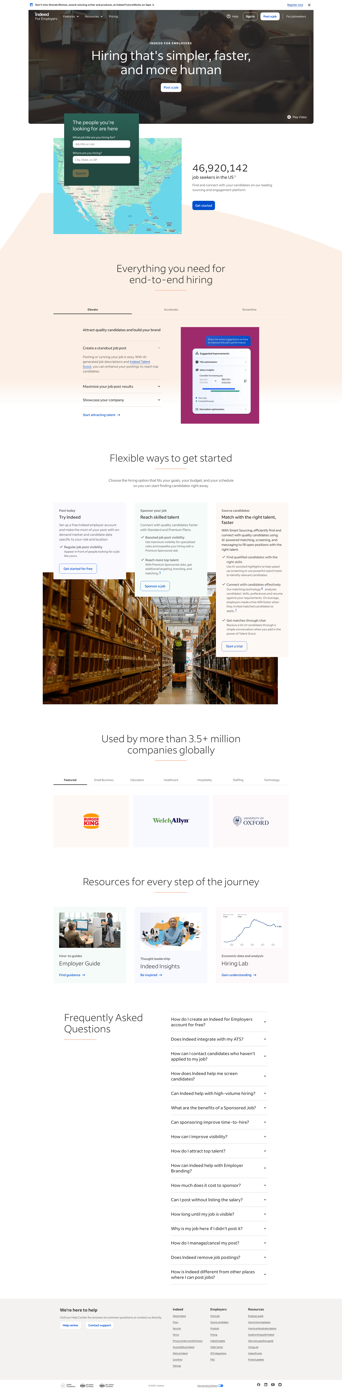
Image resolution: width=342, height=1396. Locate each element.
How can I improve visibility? (199, 1136)
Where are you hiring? (87, 153)
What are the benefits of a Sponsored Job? (213, 1107)
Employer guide (255, 1316)
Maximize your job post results (108, 386)
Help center (70, 1325)
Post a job (171, 87)
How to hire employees (259, 1322)
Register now (295, 4)
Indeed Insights (217, 1340)
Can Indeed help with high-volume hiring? (213, 1093)
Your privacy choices (207, 1385)
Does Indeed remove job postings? (205, 1257)
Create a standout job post (104, 348)
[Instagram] (280, 1385)
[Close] (309, 5)
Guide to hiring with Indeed (261, 1334)
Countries (177, 1359)
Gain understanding (237, 975)
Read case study (168, 840)
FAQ (212, 1359)
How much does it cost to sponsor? (206, 1185)
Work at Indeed (180, 1353)
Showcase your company (103, 400)
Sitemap (177, 1365)
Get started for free (78, 568)
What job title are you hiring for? (94, 137)
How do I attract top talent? (198, 1151)
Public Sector (216, 1347)
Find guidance (69, 975)
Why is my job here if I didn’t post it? (206, 1228)
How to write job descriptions (262, 1328)
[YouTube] (273, 1385)
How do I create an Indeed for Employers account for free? (211, 1021)
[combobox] (101, 144)
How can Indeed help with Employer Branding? (207, 1168)
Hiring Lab (253, 1347)
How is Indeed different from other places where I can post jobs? (213, 1274)
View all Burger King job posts (88, 840)
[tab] (92, 309)
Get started (203, 205)
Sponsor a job (155, 586)
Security (177, 1328)
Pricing (113, 16)
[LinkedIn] (266, 1385)
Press (175, 1322)
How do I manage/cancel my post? (205, 1243)
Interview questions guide (260, 1340)
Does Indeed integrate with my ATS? (207, 1039)
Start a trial (234, 646)
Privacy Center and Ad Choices (188, 1340)
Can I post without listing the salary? (207, 1199)
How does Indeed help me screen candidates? (204, 1076)
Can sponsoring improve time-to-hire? (210, 1122)
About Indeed (179, 1316)
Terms (176, 1334)
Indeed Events (255, 1353)
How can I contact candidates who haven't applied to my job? (213, 1056)
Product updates (256, 1359)
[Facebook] (258, 1385)
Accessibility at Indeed (183, 1347)
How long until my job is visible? (202, 1214)
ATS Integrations (218, 1353)
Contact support (99, 1325)
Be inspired (148, 975)
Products (214, 1328)
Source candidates (219, 1322)
